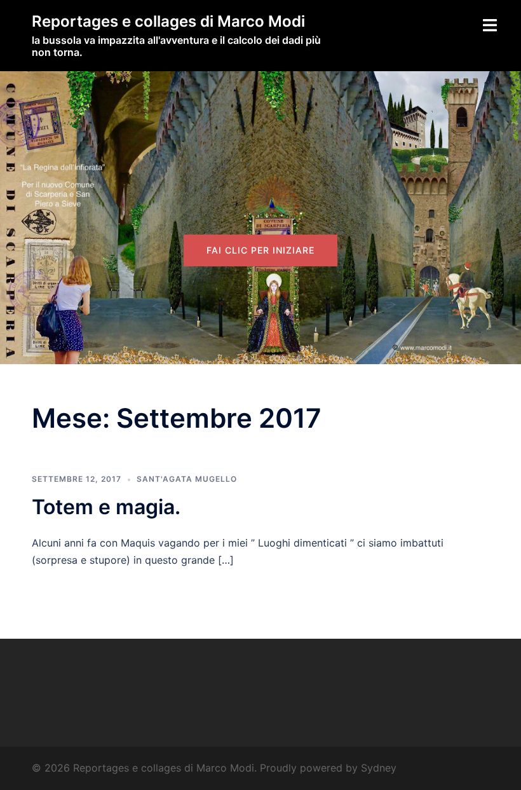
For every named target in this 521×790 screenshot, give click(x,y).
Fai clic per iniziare (260, 250)
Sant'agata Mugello (187, 479)
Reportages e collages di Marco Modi (168, 21)
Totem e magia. (106, 506)
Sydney (378, 767)
